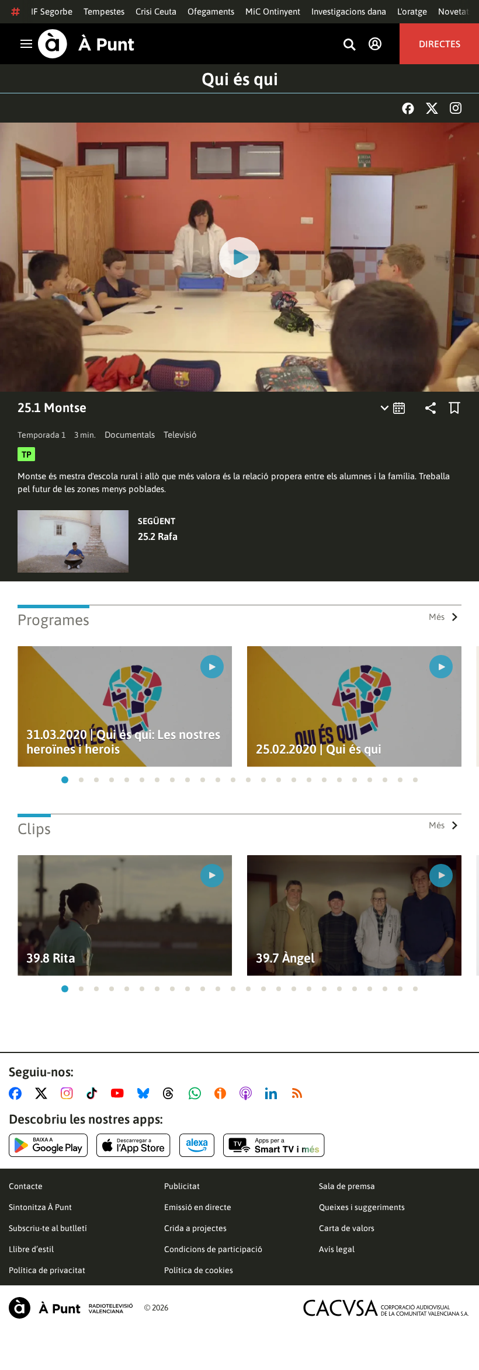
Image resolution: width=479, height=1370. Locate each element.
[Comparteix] (430, 408)
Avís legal (337, 1249)
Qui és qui (240, 79)
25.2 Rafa (158, 536)
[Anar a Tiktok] (94, 1093)
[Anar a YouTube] (120, 1093)
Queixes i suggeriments (362, 1207)
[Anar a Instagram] (69, 1093)
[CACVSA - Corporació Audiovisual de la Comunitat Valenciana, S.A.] (386, 1308)
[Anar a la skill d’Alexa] (196, 1145)
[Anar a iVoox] (222, 1093)
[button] (64, 779)
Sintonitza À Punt (40, 1207)
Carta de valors (346, 1228)
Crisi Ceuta (156, 11)
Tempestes (104, 11)
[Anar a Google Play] (48, 1145)
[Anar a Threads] (171, 1093)
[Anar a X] (43, 1093)
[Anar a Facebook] (17, 1093)
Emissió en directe (197, 1207)
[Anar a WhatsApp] (197, 1093)
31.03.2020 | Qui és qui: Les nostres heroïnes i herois (123, 742)
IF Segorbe (51, 11)
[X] (432, 108)
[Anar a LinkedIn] (273, 1093)
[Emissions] (393, 408)
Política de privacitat (47, 1270)
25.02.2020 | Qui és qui (318, 749)
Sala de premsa (347, 1186)
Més (437, 617)
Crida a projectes (195, 1228)
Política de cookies (198, 1270)
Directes (439, 44)
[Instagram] (455, 108)
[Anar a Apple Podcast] (247, 1093)
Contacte (26, 1186)
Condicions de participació (213, 1249)
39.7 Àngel (285, 958)
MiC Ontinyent (272, 11)
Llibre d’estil (31, 1249)
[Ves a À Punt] (86, 43)
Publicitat (182, 1186)
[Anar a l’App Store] (133, 1145)
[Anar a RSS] (299, 1093)
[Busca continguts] (349, 45)
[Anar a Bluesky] (145, 1093)
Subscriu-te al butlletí (48, 1228)
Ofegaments (211, 11)
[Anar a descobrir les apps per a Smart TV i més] (274, 1145)
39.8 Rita (50, 958)
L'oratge (412, 11)
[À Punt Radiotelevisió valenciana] (71, 1308)
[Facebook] (408, 108)
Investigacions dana (348, 11)
